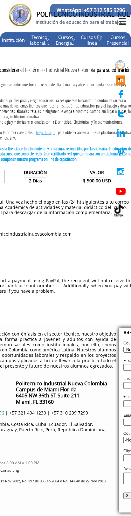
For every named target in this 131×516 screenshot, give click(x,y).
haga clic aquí (45, 132)
